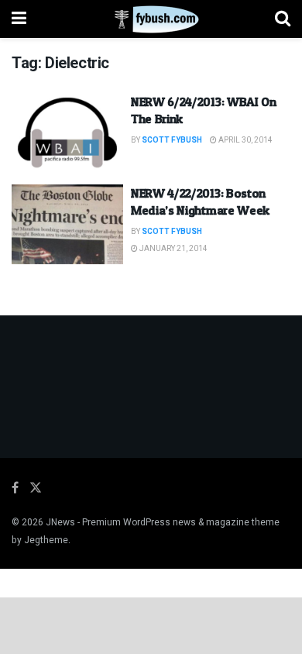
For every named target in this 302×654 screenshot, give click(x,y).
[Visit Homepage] (150, 19)
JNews (60, 522)
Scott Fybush (172, 140)
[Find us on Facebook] (15, 488)
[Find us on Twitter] (35, 488)
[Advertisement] (151, 624)
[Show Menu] (19, 19)
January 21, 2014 (173, 248)
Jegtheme (46, 540)
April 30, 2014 (245, 140)
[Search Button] (282, 19)
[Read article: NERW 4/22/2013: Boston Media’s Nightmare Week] (67, 224)
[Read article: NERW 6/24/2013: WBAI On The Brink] (67, 133)
